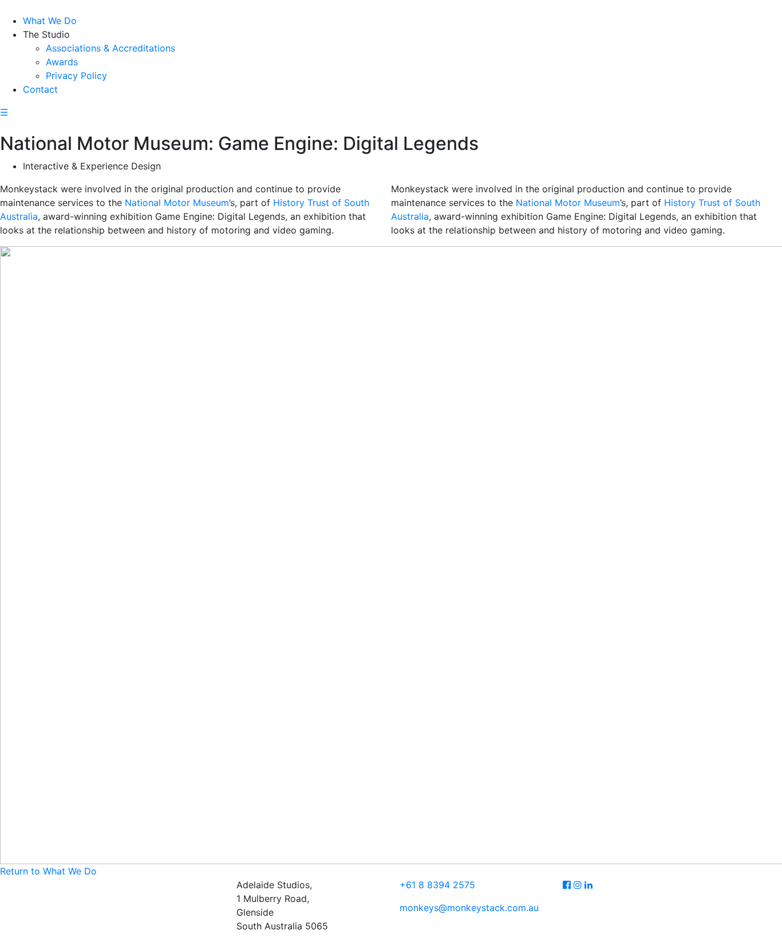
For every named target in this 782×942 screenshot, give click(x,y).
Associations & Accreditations (110, 48)
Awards (62, 62)
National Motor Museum (177, 202)
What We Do (50, 20)
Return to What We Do (48, 871)
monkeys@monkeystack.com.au (469, 907)
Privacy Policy (76, 75)
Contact (40, 89)
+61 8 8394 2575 (437, 884)
